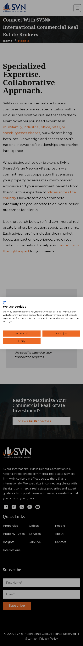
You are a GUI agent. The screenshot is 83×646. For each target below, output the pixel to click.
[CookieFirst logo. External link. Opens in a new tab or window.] (4, 303)
